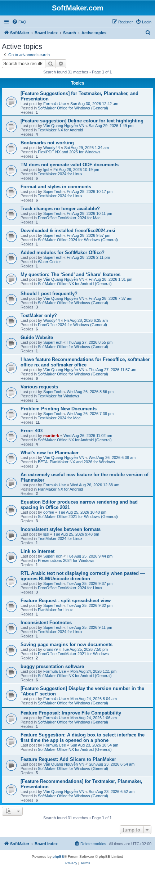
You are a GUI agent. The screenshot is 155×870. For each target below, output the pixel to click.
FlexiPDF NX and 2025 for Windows (69, 152)
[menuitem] (19, 22)
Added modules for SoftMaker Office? (63, 252)
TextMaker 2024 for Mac (59, 418)
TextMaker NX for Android (60, 130)
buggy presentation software (52, 666)
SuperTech (52, 191)
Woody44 (51, 147)
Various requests (39, 386)
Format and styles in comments (56, 186)
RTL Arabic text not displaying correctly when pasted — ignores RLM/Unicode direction (83, 576)
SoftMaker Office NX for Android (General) (75, 283)
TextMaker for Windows (58, 396)
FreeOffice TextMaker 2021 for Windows (73, 654)
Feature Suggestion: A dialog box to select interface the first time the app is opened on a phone (83, 737)
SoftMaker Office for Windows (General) (73, 108)
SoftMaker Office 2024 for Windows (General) (78, 240)
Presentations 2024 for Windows (66, 560)
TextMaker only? (39, 315)
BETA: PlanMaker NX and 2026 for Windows (76, 462)
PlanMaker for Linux (55, 610)
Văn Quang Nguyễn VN (63, 125)
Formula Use (54, 104)
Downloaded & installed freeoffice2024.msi (68, 230)
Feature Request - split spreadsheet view (66, 600)
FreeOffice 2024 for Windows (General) (72, 325)
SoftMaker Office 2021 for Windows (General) (78, 516)
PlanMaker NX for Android (60, 489)
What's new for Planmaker (50, 452)
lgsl (46, 169)
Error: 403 (32, 430)
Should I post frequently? (49, 293)
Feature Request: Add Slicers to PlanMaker (68, 759)
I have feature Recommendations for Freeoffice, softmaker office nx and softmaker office (85, 362)
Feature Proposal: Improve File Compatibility (71, 713)
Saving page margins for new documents (66, 644)
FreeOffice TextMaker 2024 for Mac (69, 218)
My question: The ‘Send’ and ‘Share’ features (70, 274)
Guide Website (37, 337)
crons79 (50, 649)
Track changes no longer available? (60, 208)
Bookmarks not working (47, 142)
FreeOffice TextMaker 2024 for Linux (70, 588)
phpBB (58, 856)
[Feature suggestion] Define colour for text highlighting (82, 120)
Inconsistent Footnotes (46, 622)
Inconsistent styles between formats (61, 529)
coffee (48, 512)
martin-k (51, 435)
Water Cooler (49, 262)
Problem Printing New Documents (59, 408)
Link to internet (37, 551)
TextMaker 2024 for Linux (60, 174)
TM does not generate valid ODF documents (70, 164)
